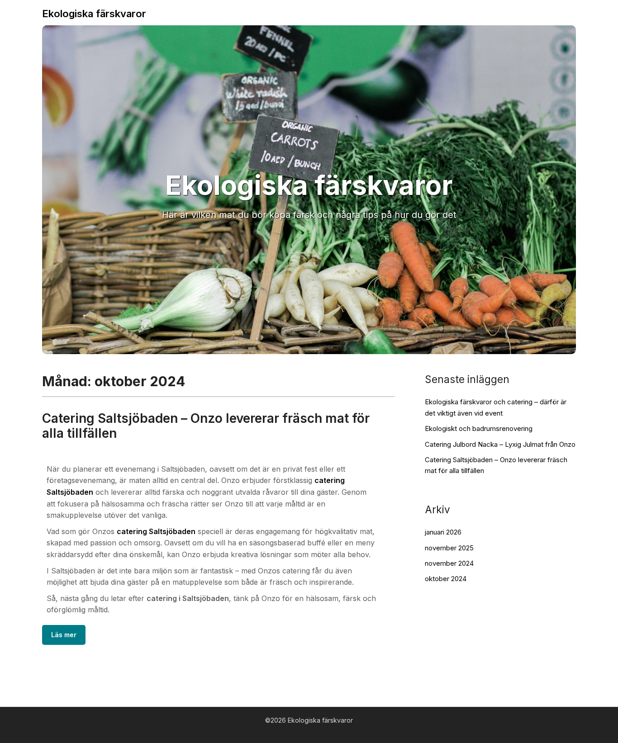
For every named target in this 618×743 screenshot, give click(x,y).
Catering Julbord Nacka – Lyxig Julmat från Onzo (500, 444)
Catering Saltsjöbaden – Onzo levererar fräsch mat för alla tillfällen (206, 426)
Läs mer (63, 635)
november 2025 (449, 548)
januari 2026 (443, 532)
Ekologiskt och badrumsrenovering (478, 428)
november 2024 (449, 563)
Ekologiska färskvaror (94, 13)
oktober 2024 (445, 578)
